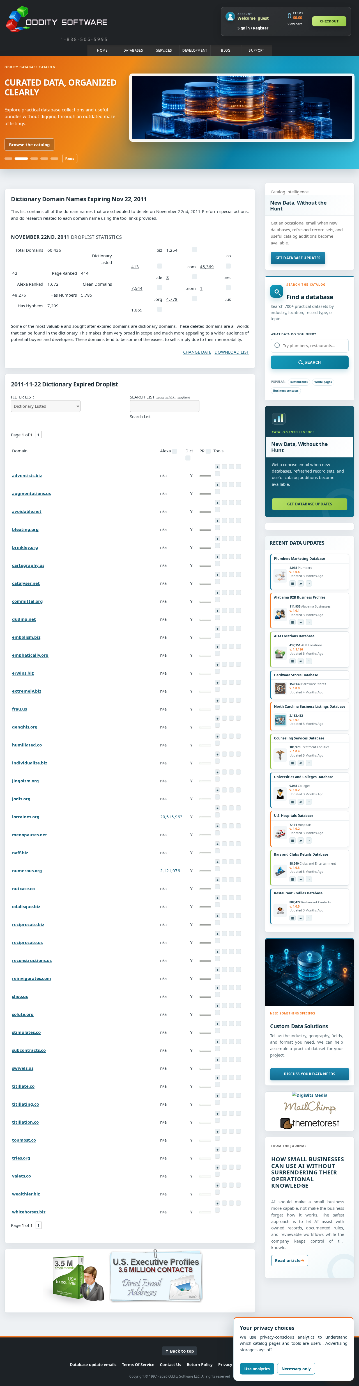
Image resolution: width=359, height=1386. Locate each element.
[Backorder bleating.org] (217, 520)
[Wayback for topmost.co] (231, 1131)
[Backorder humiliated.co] (217, 736)
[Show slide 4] (44, 158)
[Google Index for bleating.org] (217, 527)
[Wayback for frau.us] (231, 700)
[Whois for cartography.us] (224, 556)
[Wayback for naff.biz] (231, 843)
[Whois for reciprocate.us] (224, 933)
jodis (21, 798)
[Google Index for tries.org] (217, 1156)
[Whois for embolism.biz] (224, 628)
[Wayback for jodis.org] (231, 789)
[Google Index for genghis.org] (217, 725)
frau (19, 709)
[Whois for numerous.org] (224, 861)
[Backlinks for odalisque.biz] (238, 897)
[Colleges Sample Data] (301, 802)
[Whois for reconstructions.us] (224, 951)
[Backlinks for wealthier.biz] (238, 1185)
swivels (22, 1068)
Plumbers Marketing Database (299, 558)
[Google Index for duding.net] (217, 617)
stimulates (26, 1032)
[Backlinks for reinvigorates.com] (238, 969)
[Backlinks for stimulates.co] (238, 1023)
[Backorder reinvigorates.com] (217, 969)
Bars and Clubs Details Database (301, 854)
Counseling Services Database (299, 738)
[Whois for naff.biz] (224, 843)
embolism (26, 637)
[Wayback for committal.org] (231, 592)
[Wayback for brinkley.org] (231, 538)
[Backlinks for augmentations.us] (238, 484)
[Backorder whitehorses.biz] (217, 1203)
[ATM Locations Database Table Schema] (292, 661)
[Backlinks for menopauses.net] (238, 825)
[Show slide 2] (21, 158)
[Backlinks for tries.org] (238, 1149)
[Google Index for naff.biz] (217, 850)
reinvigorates (31, 978)
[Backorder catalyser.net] (217, 574)
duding (24, 619)
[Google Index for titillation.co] (217, 1120)
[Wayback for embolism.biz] (231, 628)
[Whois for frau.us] (224, 700)
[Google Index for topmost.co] (217, 1138)
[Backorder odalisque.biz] (217, 897)
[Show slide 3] (34, 158)
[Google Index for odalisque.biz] (217, 904)
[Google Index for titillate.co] (217, 1084)
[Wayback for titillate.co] (231, 1077)
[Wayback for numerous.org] (231, 861)
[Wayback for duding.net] (231, 610)
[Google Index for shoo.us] (217, 994)
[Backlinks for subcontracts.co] (238, 1041)
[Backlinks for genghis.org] (238, 718)
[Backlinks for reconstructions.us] (238, 951)
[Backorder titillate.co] (217, 1077)
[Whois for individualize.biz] (224, 754)
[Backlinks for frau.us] (238, 700)
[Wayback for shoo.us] (231, 987)
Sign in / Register (253, 28)
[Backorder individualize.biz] (217, 754)
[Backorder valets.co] (217, 1167)
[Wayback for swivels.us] (231, 1059)
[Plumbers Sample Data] (301, 583)
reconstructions (32, 960)
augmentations (31, 493)
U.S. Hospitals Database (293, 815)
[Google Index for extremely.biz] (217, 689)
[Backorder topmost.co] (217, 1131)
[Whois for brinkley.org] (224, 538)
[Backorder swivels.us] (217, 1059)
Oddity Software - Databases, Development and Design (56, 19)
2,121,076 (170, 870)
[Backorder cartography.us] (217, 556)
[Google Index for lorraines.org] (217, 814)
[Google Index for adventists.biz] (217, 473)
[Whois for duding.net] (224, 610)
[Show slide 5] (54, 158)
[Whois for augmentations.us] (224, 484)
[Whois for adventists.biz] (224, 466)
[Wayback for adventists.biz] (231, 466)
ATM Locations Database (294, 636)
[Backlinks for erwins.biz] (238, 664)
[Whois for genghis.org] (224, 718)
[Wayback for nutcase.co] (231, 879)
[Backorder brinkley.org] (217, 538)
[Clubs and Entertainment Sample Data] (301, 879)
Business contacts (285, 391)
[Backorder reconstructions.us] (217, 951)
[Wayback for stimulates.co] (231, 1023)
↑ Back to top (179, 1351)
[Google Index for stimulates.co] (217, 1030)
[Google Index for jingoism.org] (217, 779)
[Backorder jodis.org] (217, 789)
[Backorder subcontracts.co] (217, 1041)
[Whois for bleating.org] (224, 520)
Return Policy (200, 1364)
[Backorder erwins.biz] (217, 664)
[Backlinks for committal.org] (238, 592)
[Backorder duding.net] (217, 610)
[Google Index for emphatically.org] (217, 653)
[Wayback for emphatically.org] (231, 646)
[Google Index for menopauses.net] (217, 832)
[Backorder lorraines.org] (217, 807)
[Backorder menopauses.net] (217, 825)
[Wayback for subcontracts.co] (231, 1041)
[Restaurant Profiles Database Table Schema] (292, 918)
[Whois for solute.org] (224, 1005)
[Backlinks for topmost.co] (238, 1131)
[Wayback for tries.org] (231, 1149)
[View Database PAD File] (309, 583)
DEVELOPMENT (194, 50)
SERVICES (164, 50)
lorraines (26, 816)
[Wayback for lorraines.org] (231, 807)
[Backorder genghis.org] (217, 718)
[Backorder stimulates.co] (217, 1023)
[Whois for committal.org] (224, 592)
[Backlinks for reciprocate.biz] (238, 915)
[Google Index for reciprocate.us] (217, 940)
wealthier (26, 1194)
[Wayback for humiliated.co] (231, 736)
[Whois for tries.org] (224, 1149)
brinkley (25, 547)
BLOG (225, 50)
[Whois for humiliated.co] (224, 736)
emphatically (30, 655)
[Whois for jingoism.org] (224, 772)
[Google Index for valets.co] (217, 1174)
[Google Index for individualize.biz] (217, 761)
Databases (133, 50)
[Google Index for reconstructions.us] (217, 958)
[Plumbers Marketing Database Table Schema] (292, 583)
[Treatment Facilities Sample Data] (301, 763)
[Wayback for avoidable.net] (231, 502)
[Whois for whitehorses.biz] (224, 1203)
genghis (25, 727)
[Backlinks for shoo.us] (238, 987)
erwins (23, 673)
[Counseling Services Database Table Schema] (292, 763)
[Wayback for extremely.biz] (231, 682)
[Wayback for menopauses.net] (231, 825)
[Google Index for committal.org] (217, 599)
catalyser (26, 583)
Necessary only (296, 1368)
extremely (26, 691)
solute (23, 1014)
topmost (24, 1140)
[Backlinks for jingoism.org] (238, 772)
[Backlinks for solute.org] (238, 1005)
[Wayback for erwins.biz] (231, 664)
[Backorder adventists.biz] (217, 466)
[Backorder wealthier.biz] (217, 1185)
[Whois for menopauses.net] (224, 825)
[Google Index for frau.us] (217, 707)
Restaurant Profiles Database (298, 893)
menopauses (29, 834)
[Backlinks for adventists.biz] (238, 466)
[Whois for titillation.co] (224, 1113)
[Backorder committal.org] (217, 592)
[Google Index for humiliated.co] (217, 743)
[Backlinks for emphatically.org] (238, 646)
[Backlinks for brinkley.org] (238, 538)
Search (313, 362)
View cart (294, 24)
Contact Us (170, 1364)
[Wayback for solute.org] (231, 1005)
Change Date (197, 352)
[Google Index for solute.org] (217, 1012)
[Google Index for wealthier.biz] (217, 1192)
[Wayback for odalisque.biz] (231, 897)
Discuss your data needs (309, 1073)
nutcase (23, 888)
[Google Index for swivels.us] (217, 1066)
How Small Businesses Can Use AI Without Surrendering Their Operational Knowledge (307, 1172)
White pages (323, 382)
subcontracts (29, 1050)
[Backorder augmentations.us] (217, 484)
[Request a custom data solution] (309, 972)
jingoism (25, 781)
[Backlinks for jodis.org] (238, 789)
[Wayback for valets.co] (231, 1167)
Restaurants (299, 382)
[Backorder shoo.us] (217, 987)
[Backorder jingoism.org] (217, 772)
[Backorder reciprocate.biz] (217, 915)
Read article (288, 1260)
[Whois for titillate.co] (224, 1077)
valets (21, 1176)
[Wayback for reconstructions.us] (231, 951)
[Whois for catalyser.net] (224, 574)
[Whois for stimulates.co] (224, 1023)
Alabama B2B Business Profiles (299, 597)
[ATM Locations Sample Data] (301, 661)
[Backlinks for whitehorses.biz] (238, 1203)
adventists (27, 475)
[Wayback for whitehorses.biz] (231, 1203)
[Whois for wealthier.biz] (224, 1185)
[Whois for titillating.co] (224, 1095)
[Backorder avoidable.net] (217, 502)
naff (20, 852)
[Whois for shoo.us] (224, 987)
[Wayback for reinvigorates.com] (231, 969)
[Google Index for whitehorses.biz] (217, 1210)
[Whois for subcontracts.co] (224, 1041)
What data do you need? (293, 334)
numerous (27, 870)
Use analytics (257, 1368)
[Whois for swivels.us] (224, 1059)
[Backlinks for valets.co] (238, 1167)
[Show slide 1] (8, 158)
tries (21, 1158)
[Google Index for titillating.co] (217, 1102)
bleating (25, 529)
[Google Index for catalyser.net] (217, 581)
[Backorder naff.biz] (217, 843)
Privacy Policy (231, 1364)
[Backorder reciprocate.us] (217, 933)
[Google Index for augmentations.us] (217, 491)
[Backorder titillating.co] (217, 1095)
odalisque (26, 906)
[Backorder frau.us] (217, 700)
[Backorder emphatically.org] (217, 646)
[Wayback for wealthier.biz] (231, 1185)
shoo (20, 996)
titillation (25, 1122)
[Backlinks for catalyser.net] (238, 574)
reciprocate (28, 924)
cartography (28, 565)
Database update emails (93, 1364)
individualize (29, 763)
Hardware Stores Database (296, 675)
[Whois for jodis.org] (224, 789)
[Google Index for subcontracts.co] (217, 1048)
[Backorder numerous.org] (217, 861)
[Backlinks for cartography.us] (238, 556)
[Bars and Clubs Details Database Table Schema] (292, 879)
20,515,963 (171, 816)
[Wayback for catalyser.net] (231, 574)
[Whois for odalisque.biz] (224, 897)
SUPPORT (256, 50)
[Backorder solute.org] (217, 1005)
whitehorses (28, 1212)
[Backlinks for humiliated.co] (238, 736)
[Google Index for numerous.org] (217, 868)
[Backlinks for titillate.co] (238, 1077)
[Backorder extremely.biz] (217, 682)
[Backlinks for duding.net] (238, 610)
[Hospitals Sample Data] (301, 840)
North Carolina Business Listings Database (309, 706)
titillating (25, 1104)
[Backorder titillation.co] (217, 1113)
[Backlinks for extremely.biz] (238, 682)
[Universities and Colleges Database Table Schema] (292, 802)
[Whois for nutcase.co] (224, 879)
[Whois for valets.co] (224, 1167)
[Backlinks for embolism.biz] (238, 628)
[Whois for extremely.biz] (224, 682)
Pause (69, 158)
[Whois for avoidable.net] (224, 502)
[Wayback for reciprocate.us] (231, 933)
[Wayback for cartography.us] (231, 556)
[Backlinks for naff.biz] (238, 843)
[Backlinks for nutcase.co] (238, 879)
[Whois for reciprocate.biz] (224, 915)
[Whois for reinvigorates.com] (224, 969)
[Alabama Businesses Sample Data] (301, 622)
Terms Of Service (138, 1364)
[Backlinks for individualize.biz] (238, 754)
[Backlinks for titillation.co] (238, 1113)
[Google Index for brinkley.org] (217, 545)
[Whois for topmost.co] (224, 1131)
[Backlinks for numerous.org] (238, 861)
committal (27, 601)
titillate (23, 1086)
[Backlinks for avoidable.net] (238, 502)
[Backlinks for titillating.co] (238, 1095)
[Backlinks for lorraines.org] (238, 807)
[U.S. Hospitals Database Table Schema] (292, 840)
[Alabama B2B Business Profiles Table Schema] (292, 622)
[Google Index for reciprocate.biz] (217, 922)
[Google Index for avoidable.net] (217, 509)
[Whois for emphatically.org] (224, 646)
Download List (232, 352)
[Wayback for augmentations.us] (231, 484)
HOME (102, 50)
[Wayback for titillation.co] (231, 1113)
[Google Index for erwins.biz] (217, 671)
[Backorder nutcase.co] (217, 879)
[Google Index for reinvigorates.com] (217, 976)
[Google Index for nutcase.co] (217, 886)
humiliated (27, 745)
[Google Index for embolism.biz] (217, 635)
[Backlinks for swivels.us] (238, 1059)
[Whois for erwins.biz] (224, 664)
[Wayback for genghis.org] (231, 718)
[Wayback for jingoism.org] (231, 772)
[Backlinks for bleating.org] (238, 520)
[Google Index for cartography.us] (217, 563)
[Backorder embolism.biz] (217, 628)
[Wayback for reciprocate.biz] (231, 915)
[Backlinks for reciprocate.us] (238, 933)
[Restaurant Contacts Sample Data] (301, 918)
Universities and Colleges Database (303, 777)
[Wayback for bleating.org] (231, 520)
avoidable (27, 511)
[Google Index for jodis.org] (217, 796)
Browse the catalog (29, 144)
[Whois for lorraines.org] (224, 807)
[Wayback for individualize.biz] (231, 754)
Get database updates (298, 257)
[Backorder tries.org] (217, 1149)
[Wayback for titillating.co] (231, 1095)
